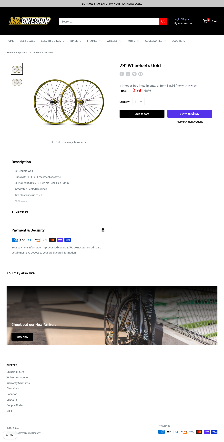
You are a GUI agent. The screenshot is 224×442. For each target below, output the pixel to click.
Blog (9, 410)
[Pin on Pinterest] (128, 73)
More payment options (190, 121)
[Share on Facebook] (122, 73)
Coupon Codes (15, 405)
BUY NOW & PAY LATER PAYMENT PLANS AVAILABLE (112, 3)
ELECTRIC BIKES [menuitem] (51, 40)
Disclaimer (13, 388)
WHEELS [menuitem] (112, 40)
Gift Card (12, 399)
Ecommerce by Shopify (28, 432)
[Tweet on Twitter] (134, 73)
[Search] (163, 21)
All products (22, 52)
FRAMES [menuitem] (92, 40)
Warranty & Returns (18, 382)
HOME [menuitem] (10, 40)
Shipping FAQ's (15, 371)
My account (181, 23)
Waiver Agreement (18, 377)
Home (10, 52)
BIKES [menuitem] (74, 40)
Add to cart (142, 113)
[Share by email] (140, 73)
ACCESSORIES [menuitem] (153, 40)
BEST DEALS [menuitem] (27, 40)
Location (12, 393)
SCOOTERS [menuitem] (178, 40)
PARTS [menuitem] (131, 40)
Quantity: (125, 101)
